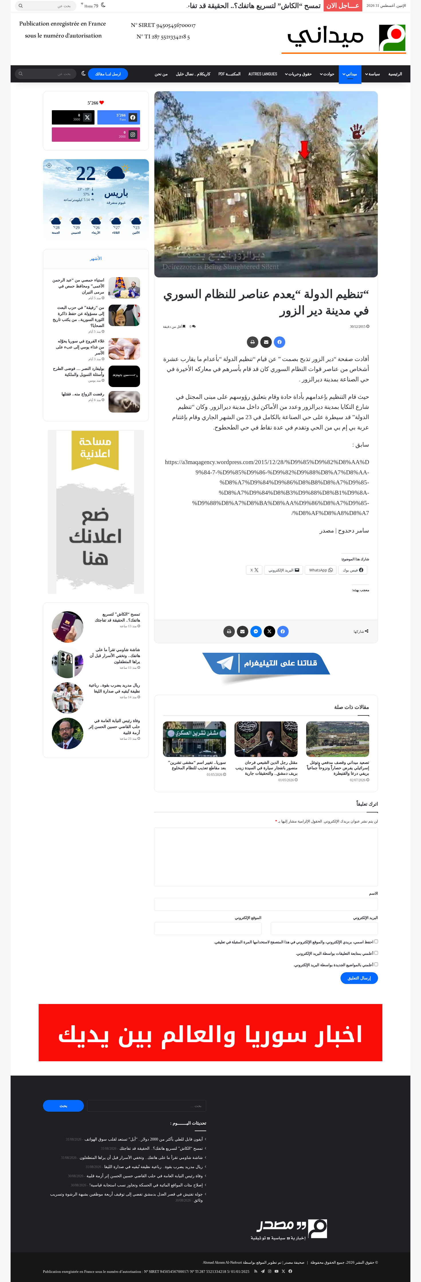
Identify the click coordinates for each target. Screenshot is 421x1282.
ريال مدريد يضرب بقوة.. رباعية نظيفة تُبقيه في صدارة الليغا (153, 1167)
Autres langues (263, 73)
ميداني (351, 73)
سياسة (374, 73)
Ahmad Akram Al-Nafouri (222, 1262)
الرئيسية (395, 73)
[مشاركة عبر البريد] (266, 342)
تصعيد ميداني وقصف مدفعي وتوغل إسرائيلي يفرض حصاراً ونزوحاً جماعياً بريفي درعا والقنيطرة (338, 768)
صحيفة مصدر (294, 1262)
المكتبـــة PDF (230, 73)
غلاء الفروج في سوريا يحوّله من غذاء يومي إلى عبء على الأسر (80, 347)
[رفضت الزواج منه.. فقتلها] (124, 402)
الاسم (373, 893)
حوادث (329, 73)
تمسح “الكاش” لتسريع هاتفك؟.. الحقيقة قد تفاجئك (249, 5)
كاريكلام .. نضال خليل (193, 73)
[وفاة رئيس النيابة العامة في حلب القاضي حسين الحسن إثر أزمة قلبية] (67, 733)
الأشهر (96, 258)
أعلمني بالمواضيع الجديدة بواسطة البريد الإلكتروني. (333, 965)
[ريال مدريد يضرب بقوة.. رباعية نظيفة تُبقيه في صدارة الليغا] (67, 698)
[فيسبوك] (279, 342)
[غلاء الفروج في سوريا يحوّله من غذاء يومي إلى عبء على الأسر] (124, 349)
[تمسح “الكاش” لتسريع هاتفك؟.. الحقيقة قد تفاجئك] (67, 627)
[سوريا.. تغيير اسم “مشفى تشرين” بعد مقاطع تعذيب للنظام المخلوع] (194, 739)
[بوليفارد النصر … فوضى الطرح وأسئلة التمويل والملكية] (124, 376)
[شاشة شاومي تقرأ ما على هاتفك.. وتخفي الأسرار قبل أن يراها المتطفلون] (67, 662)
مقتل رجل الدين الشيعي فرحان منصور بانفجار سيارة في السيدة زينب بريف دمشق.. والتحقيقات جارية (266, 768)
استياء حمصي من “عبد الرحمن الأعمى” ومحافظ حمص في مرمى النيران (78, 286)
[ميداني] (344, 39)
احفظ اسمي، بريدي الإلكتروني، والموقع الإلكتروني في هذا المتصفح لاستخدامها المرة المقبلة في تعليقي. (293, 942)
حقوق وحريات (300, 73)
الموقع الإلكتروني (248, 918)
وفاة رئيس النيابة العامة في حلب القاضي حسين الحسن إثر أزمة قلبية (114, 727)
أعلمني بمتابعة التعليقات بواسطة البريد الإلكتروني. (334, 953)
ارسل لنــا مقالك (108, 74)
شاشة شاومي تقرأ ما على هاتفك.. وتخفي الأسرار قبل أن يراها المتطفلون (115, 656)
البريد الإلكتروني (365, 918)
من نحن (161, 73)
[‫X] (269, 631)
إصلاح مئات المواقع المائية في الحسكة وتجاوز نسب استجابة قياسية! (146, 1185)
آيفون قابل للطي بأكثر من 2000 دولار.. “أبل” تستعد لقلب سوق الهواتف (143, 1139)
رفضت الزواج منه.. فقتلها (83, 394)
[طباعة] (252, 342)
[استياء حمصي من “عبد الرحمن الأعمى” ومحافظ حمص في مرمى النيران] (124, 288)
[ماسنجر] (256, 631)
